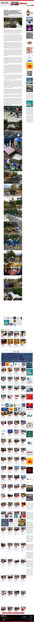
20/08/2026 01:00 (10, 433)
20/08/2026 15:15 (17, 380)
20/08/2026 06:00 (3, 424)
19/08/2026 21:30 (10, 442)
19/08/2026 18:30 (16, 460)
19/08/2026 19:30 (16, 451)
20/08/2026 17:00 (10, 371)
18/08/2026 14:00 (16, 578)
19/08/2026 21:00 (16, 442)
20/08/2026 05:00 (10, 424)
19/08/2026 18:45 (10, 460)
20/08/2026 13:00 (17, 389)
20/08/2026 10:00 (3, 415)
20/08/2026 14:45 (3, 389)
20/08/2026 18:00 (3, 371)
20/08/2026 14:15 (10, 389)
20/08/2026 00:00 (16, 433)
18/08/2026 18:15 (10, 562)
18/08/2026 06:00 (23, 610)
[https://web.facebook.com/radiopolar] (9, 1)
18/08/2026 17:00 (23, 562)
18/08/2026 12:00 (3, 594)
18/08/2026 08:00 (10, 610)
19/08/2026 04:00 (10, 506)
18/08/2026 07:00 (16, 610)
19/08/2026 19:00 (3, 460)
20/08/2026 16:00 (3, 380)
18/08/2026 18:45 (3, 562)
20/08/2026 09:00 (10, 415)
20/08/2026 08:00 (16, 415)
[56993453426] (9, 1)
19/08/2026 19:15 (23, 451)
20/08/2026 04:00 (16, 424)
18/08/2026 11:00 (10, 594)
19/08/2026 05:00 (3, 506)
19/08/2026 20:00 (3, 451)
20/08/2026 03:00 (23, 424)
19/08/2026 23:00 (23, 433)
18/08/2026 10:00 (16, 594)
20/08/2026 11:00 (17, 398)
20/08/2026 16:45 (17, 371)
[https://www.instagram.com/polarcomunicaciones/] (9, 3)
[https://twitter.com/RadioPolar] (9, 2)
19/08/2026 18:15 (23, 460)
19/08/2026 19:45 (10, 451)
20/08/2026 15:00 (23, 380)
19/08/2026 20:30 (23, 442)
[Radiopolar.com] (0, 5)
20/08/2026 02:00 (3, 433)
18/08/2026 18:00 (16, 562)
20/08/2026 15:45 (10, 380)
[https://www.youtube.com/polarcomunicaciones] (9, 4)
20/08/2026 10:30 (23, 398)
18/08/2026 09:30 (23, 594)
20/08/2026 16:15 (23, 371)
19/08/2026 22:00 (3, 442)
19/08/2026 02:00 (23, 506)
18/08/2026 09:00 (3, 610)
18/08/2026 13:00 (23, 578)
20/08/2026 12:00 (10, 398)
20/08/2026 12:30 (3, 398)
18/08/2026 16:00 (3, 578)
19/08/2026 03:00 (16, 506)
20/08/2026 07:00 (23, 415)
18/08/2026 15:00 (10, 578)
